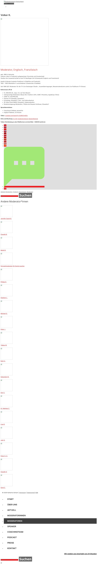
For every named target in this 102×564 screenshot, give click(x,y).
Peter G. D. (4, 456)
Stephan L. (4, 298)
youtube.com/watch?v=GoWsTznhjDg (16, 115)
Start (10, 499)
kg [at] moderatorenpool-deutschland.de (25, 119)
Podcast (12, 537)
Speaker (11, 526)
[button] (5, 125)
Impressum (22, 492)
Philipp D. (4, 282)
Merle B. (3, 250)
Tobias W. (4, 345)
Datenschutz (31, 492)
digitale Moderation (6, 192)
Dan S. (3, 392)
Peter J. (3, 329)
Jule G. (3, 440)
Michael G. (4, 313)
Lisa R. (3, 424)
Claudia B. (4, 234)
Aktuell (11, 510)
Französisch (22, 192)
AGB (36, 492)
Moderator (30, 192)
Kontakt (11, 548)
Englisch (15, 192)
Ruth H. (3, 361)
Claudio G (4, 472)
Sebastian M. (5, 377)
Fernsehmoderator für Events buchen (12, 266)
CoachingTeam (15, 532)
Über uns (12, 504)
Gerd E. (3, 487)
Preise (10, 543)
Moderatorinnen (16, 515)
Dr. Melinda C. (5, 408)
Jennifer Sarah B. (6, 218)
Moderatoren (14, 521)
